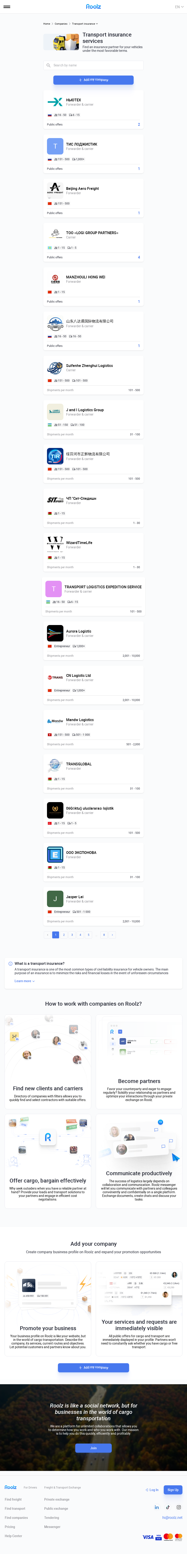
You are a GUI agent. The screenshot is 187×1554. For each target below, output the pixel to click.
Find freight (13, 1499)
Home (46, 24)
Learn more (23, 981)
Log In (154, 1490)
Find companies (16, 1518)
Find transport (15, 1508)
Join (93, 1448)
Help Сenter (13, 1536)
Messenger (52, 1527)
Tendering (51, 1518)
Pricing (10, 1527)
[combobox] (93, 65)
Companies (61, 24)
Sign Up (173, 1490)
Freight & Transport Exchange (62, 1487)
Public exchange (56, 1508)
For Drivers (30, 1487)
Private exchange (57, 1499)
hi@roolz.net (172, 1517)
